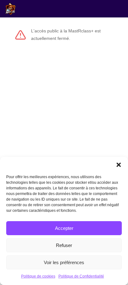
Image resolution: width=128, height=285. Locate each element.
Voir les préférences (64, 262)
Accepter (64, 228)
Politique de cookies (38, 276)
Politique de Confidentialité (81, 276)
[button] (119, 165)
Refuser (64, 245)
